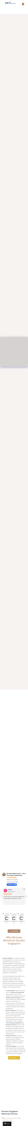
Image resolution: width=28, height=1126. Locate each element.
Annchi (10, 890)
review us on (11, 884)
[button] (23, 4)
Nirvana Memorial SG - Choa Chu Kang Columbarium (16, 874)
